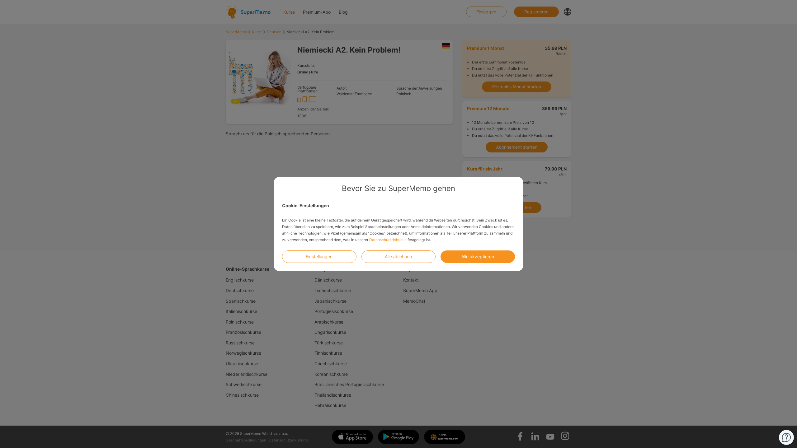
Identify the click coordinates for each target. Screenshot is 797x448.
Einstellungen (319, 256)
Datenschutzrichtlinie (388, 239)
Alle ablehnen (398, 256)
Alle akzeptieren (477, 256)
